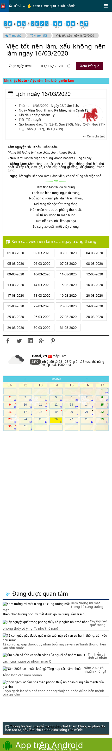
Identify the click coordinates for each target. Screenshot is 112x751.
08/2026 (56, 379)
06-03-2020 (42, 263)
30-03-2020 (42, 327)
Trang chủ (14, 35)
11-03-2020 (68, 274)
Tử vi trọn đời (38, 35)
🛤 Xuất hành (64, 5)
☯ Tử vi (15, 5)
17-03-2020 (15, 295)
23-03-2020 (68, 306)
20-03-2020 (94, 295)
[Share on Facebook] (8, 341)
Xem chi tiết (95, 136)
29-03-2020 (15, 327)
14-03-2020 (42, 285)
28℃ (35, 361)
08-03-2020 (94, 263)
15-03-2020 (68, 285)
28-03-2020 (94, 317)
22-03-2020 (42, 306)
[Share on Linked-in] (30, 341)
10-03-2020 (42, 274)
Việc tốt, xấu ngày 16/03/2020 (75, 35)
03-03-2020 (68, 253)
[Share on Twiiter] (19, 341)
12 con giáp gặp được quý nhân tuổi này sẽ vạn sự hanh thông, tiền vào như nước (54, 646)
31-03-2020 (68, 327)
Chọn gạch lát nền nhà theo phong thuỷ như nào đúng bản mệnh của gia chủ (53, 693)
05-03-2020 (15, 263)
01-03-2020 (15, 253)
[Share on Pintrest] (52, 341)
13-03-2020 (15, 285)
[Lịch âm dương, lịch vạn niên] (4, 6)
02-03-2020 (42, 253)
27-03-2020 (68, 317)
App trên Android (49, 744)
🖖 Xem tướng (39, 5)
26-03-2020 (42, 317)
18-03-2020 (42, 295)
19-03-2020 (68, 295)
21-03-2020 (15, 306)
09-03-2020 (15, 274)
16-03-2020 (94, 285)
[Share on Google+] (41, 341)
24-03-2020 (94, 306)
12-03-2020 (94, 274)
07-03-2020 (68, 263)
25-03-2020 (15, 317)
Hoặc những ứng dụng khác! (59, 748)
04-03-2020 (94, 253)
